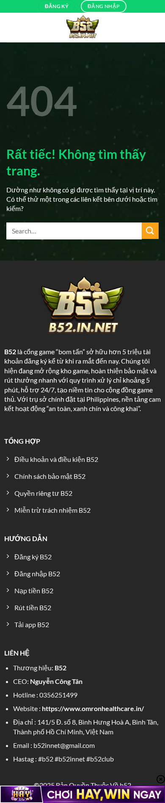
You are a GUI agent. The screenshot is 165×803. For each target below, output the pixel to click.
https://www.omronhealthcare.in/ (93, 708)
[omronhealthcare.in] (82, 27)
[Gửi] (150, 230)
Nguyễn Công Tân (56, 681)
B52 (10, 351)
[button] (12, 28)
